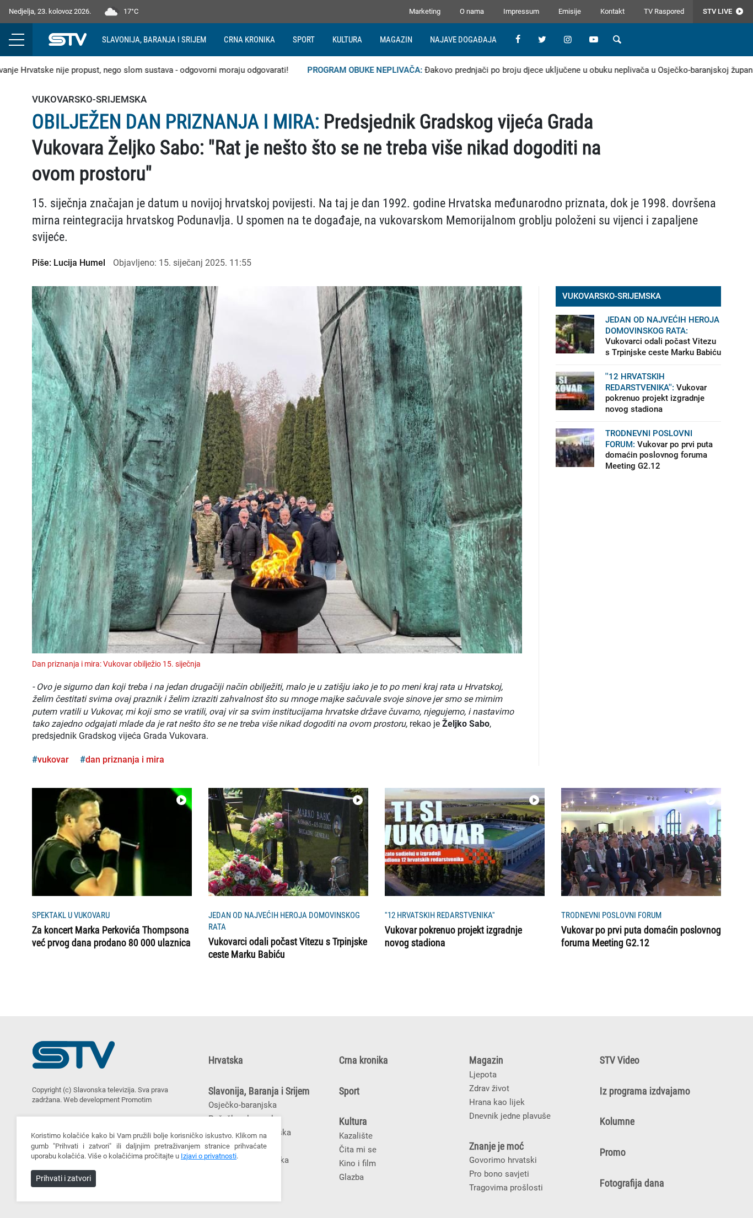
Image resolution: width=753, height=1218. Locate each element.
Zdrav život (489, 1088)
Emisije (569, 11)
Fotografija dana (632, 1183)
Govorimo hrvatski (503, 1160)
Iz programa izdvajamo (645, 1091)
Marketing (424, 11)
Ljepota (483, 1075)
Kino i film (357, 1163)
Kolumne (617, 1121)
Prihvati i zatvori (63, 1178)
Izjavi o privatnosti (208, 1156)
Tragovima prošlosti (506, 1188)
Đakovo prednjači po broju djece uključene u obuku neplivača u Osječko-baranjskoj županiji (515, 70)
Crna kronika (249, 40)
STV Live (718, 11)
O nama (472, 11)
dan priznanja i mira (124, 759)
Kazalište (356, 1136)
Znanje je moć (496, 1146)
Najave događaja (463, 40)
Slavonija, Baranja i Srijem (154, 40)
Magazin (396, 40)
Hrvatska (225, 1060)
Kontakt (612, 11)
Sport (304, 40)
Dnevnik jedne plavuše (510, 1116)
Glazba (351, 1177)
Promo (613, 1152)
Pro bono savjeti (499, 1174)
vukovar (53, 759)
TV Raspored (664, 11)
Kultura (347, 40)
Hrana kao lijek (497, 1102)
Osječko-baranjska (242, 1105)
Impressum (521, 11)
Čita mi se (357, 1150)
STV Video (619, 1060)
